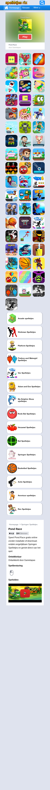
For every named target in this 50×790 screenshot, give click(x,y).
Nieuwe (26, 8)
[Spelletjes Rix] (16, 2)
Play (25, 37)
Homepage (14, 8)
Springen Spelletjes (29, 524)
